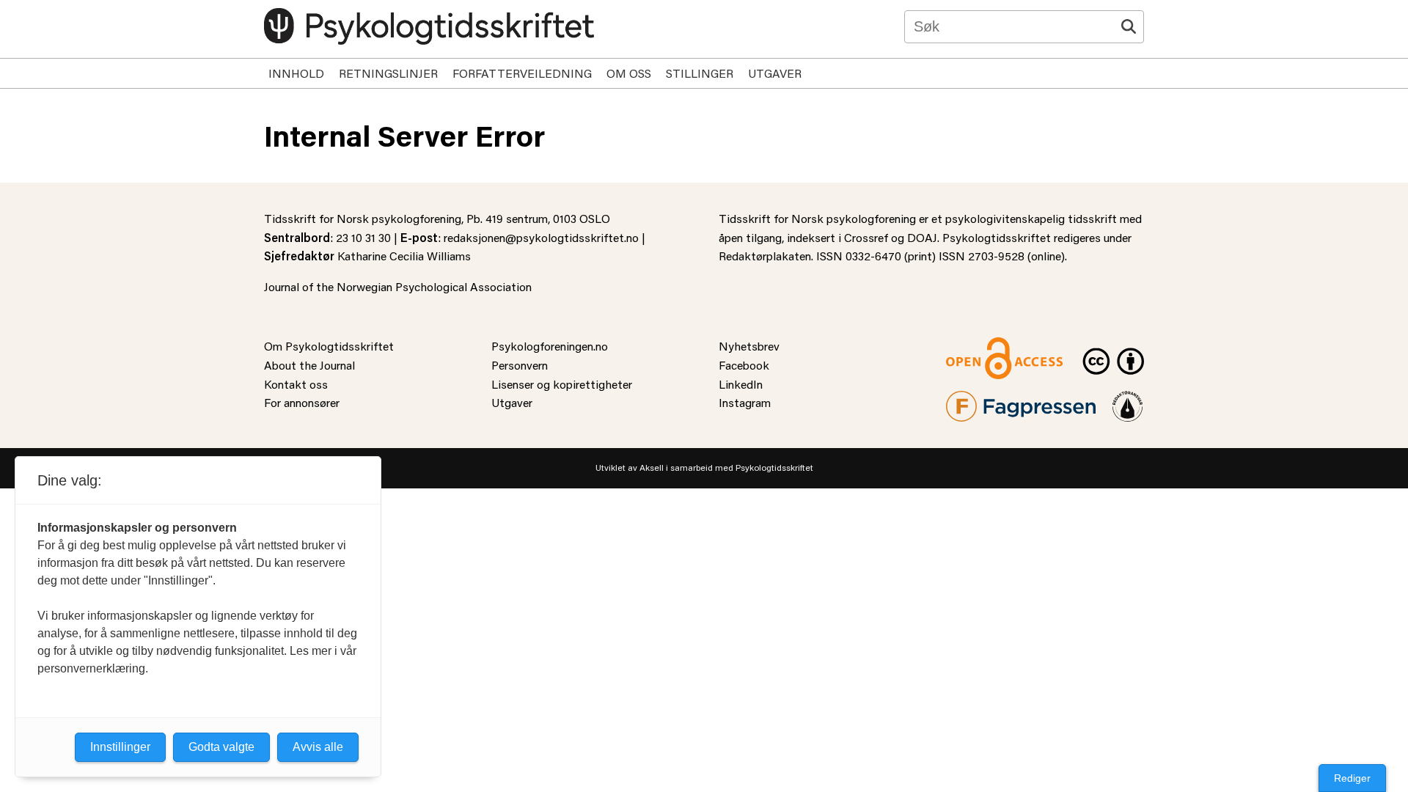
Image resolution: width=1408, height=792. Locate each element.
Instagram (745, 402)
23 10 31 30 (363, 237)
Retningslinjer (388, 73)
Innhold (296, 73)
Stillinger (699, 73)
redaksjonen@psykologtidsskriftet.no (541, 237)
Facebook (744, 365)
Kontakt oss (296, 384)
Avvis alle (318, 747)
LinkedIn (741, 384)
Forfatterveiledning (522, 73)
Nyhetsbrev (749, 345)
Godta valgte (221, 747)
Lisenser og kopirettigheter (561, 384)
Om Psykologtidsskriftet (329, 345)
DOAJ (922, 237)
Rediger (1352, 778)
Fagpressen (975, 400)
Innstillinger (120, 747)
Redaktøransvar (1127, 400)
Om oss (628, 73)
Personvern (519, 365)
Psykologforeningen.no (549, 345)
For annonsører (302, 402)
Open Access (979, 345)
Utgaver (775, 73)
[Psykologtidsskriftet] (429, 26)
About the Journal (309, 365)
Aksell (651, 467)
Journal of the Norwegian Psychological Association (398, 286)
